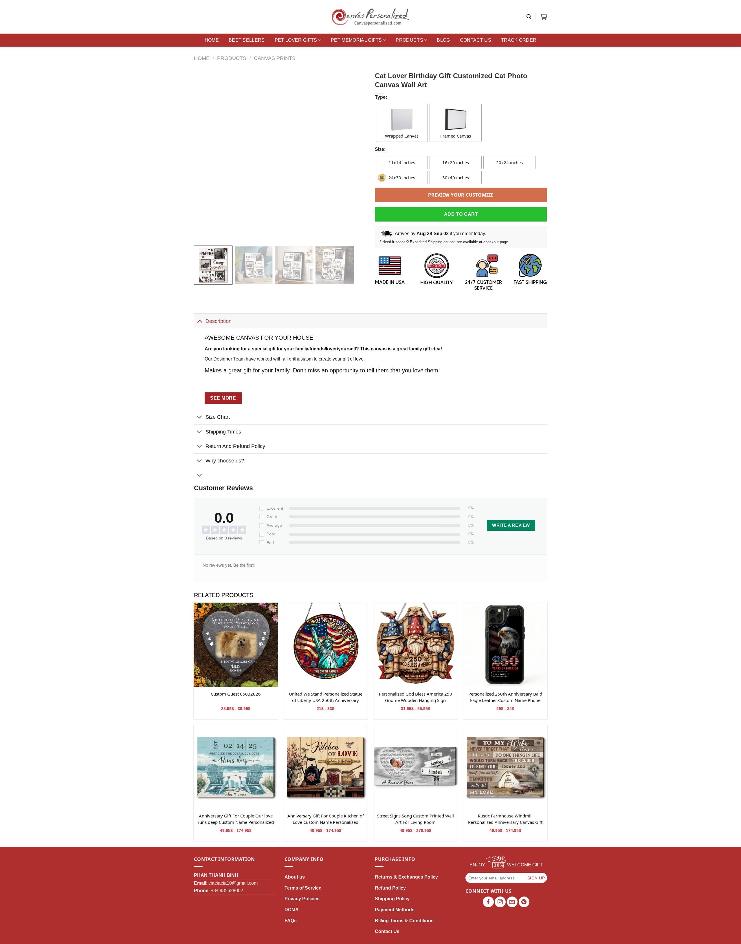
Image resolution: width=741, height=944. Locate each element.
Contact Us (475, 40)
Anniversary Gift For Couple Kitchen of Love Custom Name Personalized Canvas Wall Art (325, 819)
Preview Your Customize (461, 195)
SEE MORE (223, 398)
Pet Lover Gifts (296, 40)
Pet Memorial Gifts (356, 40)
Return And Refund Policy (235, 446)
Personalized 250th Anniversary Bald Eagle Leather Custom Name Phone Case (505, 697)
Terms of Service (303, 888)
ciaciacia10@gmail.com (233, 883)
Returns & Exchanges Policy (406, 877)
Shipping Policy (392, 898)
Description (219, 321)
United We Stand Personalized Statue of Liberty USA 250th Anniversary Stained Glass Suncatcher (325, 697)
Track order (519, 40)
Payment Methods (394, 909)
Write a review (511, 525)
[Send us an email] (512, 902)
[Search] (529, 16)
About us (295, 877)
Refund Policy (390, 888)
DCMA (292, 909)
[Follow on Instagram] (500, 902)
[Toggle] (199, 321)
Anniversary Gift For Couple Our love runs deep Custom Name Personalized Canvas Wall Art (236, 819)
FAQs (291, 920)
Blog (443, 40)
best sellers (247, 40)
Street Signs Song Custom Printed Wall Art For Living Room (415, 819)
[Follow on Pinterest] (524, 902)
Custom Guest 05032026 (236, 694)
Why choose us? (225, 461)
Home (212, 40)
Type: (381, 97)
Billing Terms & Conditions (404, 920)
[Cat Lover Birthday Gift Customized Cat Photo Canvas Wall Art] (236, 645)
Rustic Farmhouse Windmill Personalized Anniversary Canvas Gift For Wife (505, 819)
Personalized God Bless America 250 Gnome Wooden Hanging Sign (415, 697)
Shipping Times (223, 432)
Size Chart (218, 417)
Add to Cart (461, 214)
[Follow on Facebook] (488, 902)
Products (409, 40)
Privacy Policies (302, 898)
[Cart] (543, 17)
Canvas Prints (275, 58)
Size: (380, 149)
